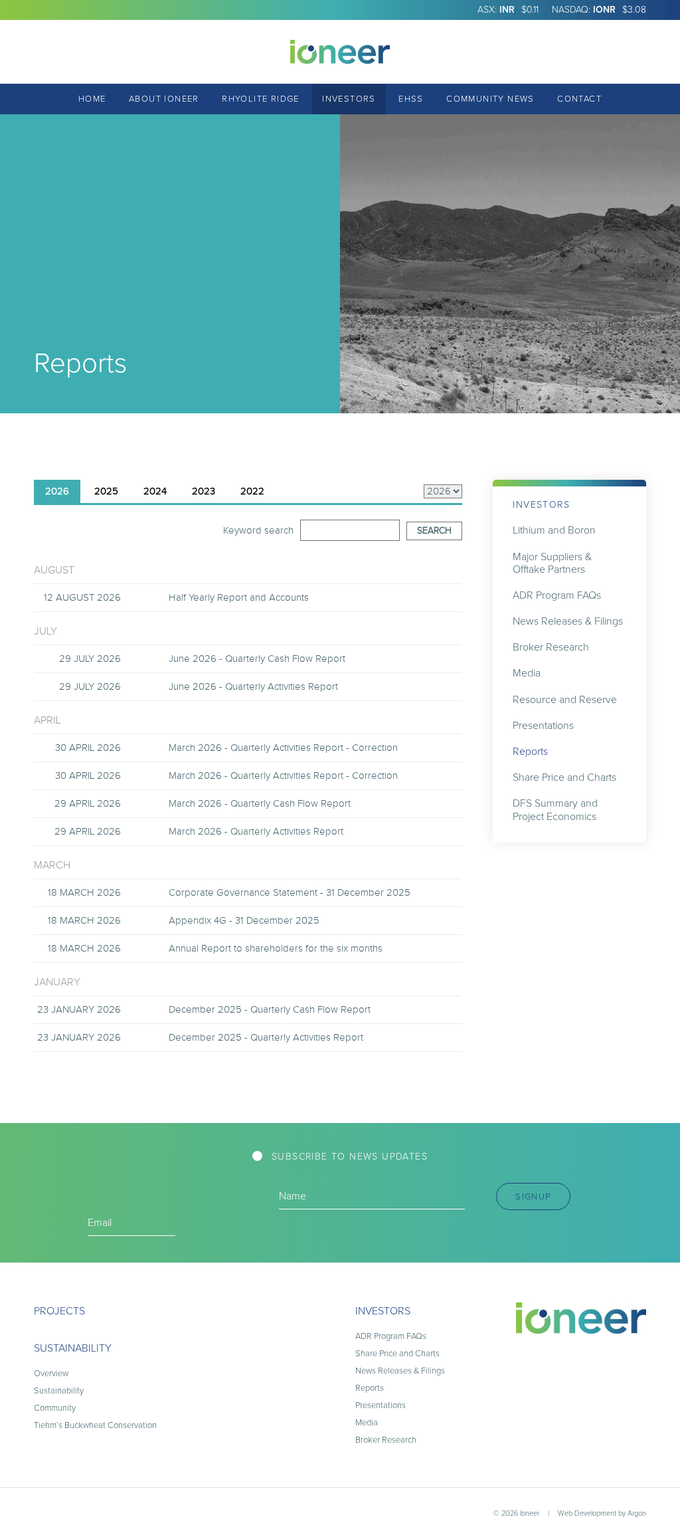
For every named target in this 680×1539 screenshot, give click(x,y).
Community (55, 1407)
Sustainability (73, 1348)
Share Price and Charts (564, 777)
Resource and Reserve (565, 699)
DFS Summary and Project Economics (555, 809)
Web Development (587, 1513)
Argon (637, 1513)
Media (527, 672)
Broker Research (551, 647)
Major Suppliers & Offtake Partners (552, 563)
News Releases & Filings (568, 621)
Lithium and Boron (554, 530)
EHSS (411, 98)
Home (92, 98)
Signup (533, 1196)
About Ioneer (164, 98)
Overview (51, 1373)
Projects (59, 1310)
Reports (530, 751)
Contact (579, 98)
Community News (490, 98)
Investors (349, 98)
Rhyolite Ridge (260, 98)
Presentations (543, 725)
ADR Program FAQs (557, 595)
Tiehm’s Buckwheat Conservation (95, 1425)
